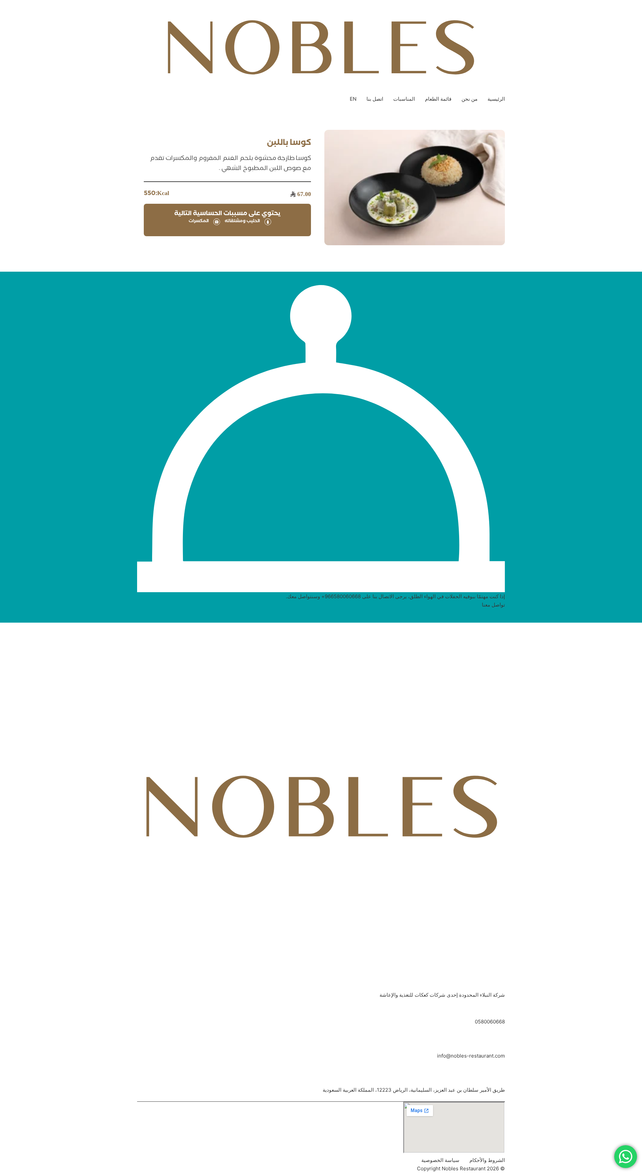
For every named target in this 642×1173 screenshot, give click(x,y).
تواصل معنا (493, 605)
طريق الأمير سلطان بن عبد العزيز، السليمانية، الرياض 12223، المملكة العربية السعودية (414, 1090)
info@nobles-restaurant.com (471, 1056)
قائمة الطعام (438, 99)
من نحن (469, 99)
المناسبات (404, 99)
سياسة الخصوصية (440, 1160)
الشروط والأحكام (487, 1160)
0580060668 (490, 1021)
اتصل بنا (374, 99)
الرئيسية (496, 99)
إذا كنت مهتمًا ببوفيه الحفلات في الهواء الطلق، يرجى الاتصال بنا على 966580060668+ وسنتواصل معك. (395, 596)
